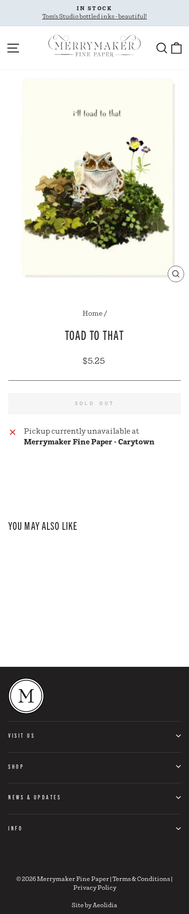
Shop (16, 766)
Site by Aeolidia (94, 905)
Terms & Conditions (141, 879)
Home (92, 313)
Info (15, 828)
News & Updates (34, 797)
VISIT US (21, 735)
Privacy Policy (94, 888)
